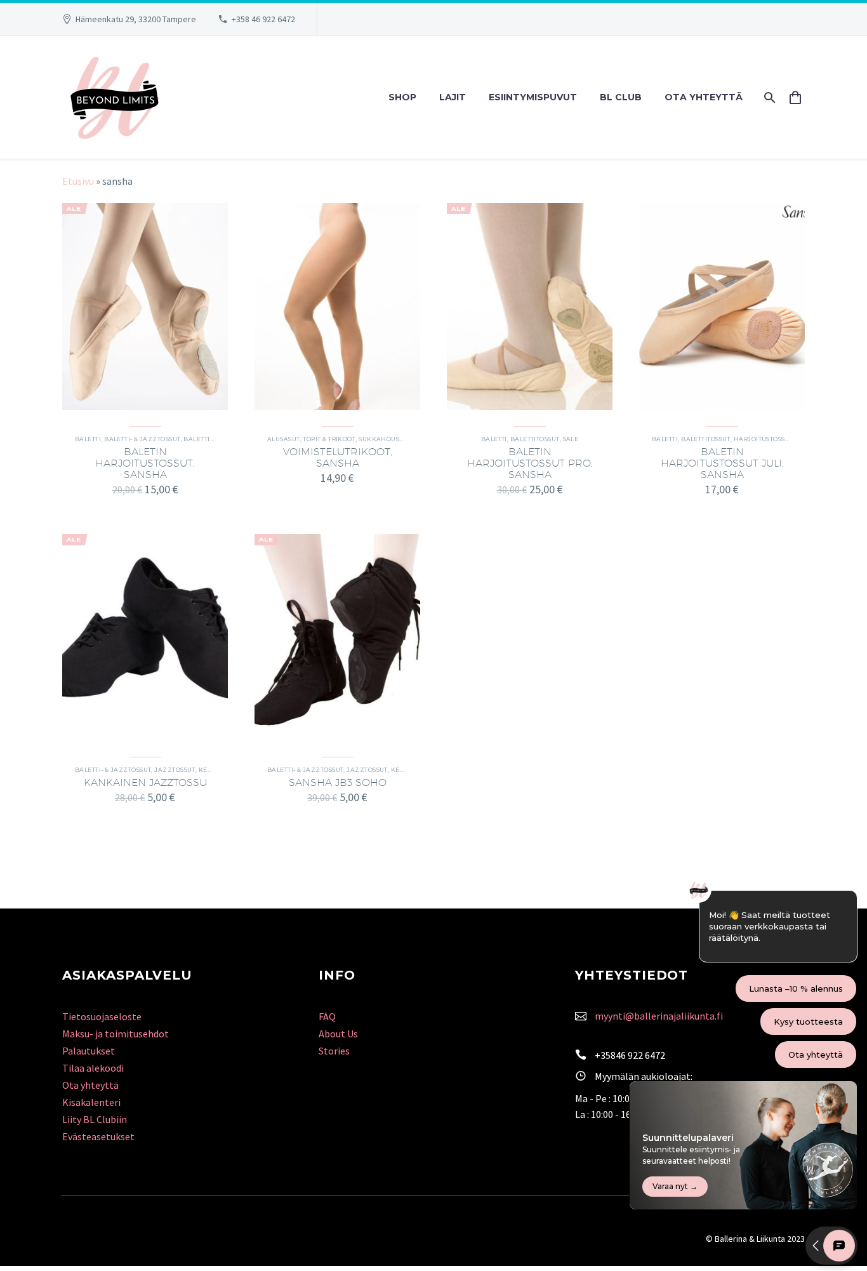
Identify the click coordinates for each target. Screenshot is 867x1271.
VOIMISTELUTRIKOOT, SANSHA (337, 457)
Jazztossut (174, 769)
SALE (571, 439)
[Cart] (800, 97)
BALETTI (88, 439)
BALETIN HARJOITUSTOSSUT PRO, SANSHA (530, 463)
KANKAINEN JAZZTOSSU (145, 782)
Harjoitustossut (763, 439)
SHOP (402, 97)
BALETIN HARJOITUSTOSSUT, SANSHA (145, 463)
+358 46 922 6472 (263, 19)
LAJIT (452, 97)
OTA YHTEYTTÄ (704, 97)
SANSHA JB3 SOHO (338, 782)
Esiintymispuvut (533, 97)
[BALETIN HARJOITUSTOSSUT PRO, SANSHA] (529, 306)
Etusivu (78, 181)
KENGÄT (212, 769)
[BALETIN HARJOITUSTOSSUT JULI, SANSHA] (722, 306)
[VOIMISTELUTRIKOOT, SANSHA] (337, 306)
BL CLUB (621, 97)
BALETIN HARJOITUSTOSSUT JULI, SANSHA (722, 463)
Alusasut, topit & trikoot (311, 439)
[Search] (768, 97)
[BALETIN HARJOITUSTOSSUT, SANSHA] (145, 306)
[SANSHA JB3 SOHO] (337, 637)
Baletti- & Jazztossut (142, 439)
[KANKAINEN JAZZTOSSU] (145, 637)
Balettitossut (208, 439)
